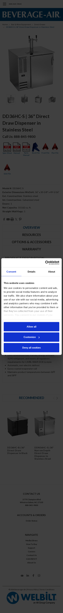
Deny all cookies (31, 347)
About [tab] (51, 271)
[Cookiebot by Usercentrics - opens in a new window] (45, 263)
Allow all (31, 326)
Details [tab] (32, 271)
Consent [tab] (11, 271)
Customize (30, 337)
